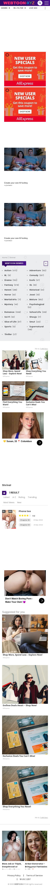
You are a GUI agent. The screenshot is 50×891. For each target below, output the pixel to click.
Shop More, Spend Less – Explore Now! (12, 372)
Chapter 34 (25, 525)
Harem (10, 289)
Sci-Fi (9, 317)
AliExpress (6, 376)
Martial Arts (12, 299)
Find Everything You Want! (13, 403)
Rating (22, 497)
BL (7, 275)
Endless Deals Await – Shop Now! (20, 705)
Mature (36, 299)
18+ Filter (18, 8)
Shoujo (35, 317)
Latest (6, 497)
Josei (34, 294)
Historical (36, 289)
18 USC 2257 (25, 879)
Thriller (10, 334)
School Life (38, 312)
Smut (35, 321)
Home (5, 257)
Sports (10, 326)
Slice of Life (12, 321)
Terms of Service (34, 875)
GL (33, 285)
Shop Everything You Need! (36, 372)
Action (10, 270)
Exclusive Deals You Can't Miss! (35, 403)
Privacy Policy (14, 875)
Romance (12, 312)
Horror (10, 294)
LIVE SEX (33, 8)
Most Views (8, 502)
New (19, 502)
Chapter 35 (25, 520)
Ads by (41, 349)
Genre (4, 8)
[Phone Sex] (9, 519)
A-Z (14, 497)
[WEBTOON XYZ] (19, 2)
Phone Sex (25, 511)
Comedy (36, 275)
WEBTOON (18, 884)
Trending (32, 497)
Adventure (37, 270)
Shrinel (12, 257)
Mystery (11, 304)
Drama (10, 280)
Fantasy (11, 285)
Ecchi (34, 280)
